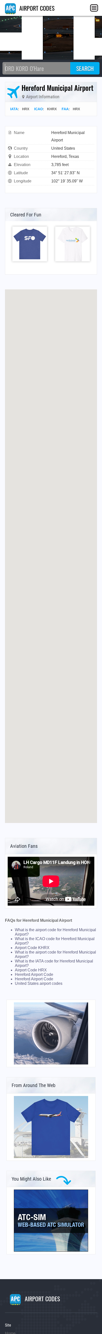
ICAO (38, 109)
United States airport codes (38, 983)
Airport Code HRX (31, 970)
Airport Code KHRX (32, 948)
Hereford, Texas (65, 156)
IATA (14, 109)
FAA (65, 109)
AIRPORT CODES (36, 7)
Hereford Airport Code (34, 974)
